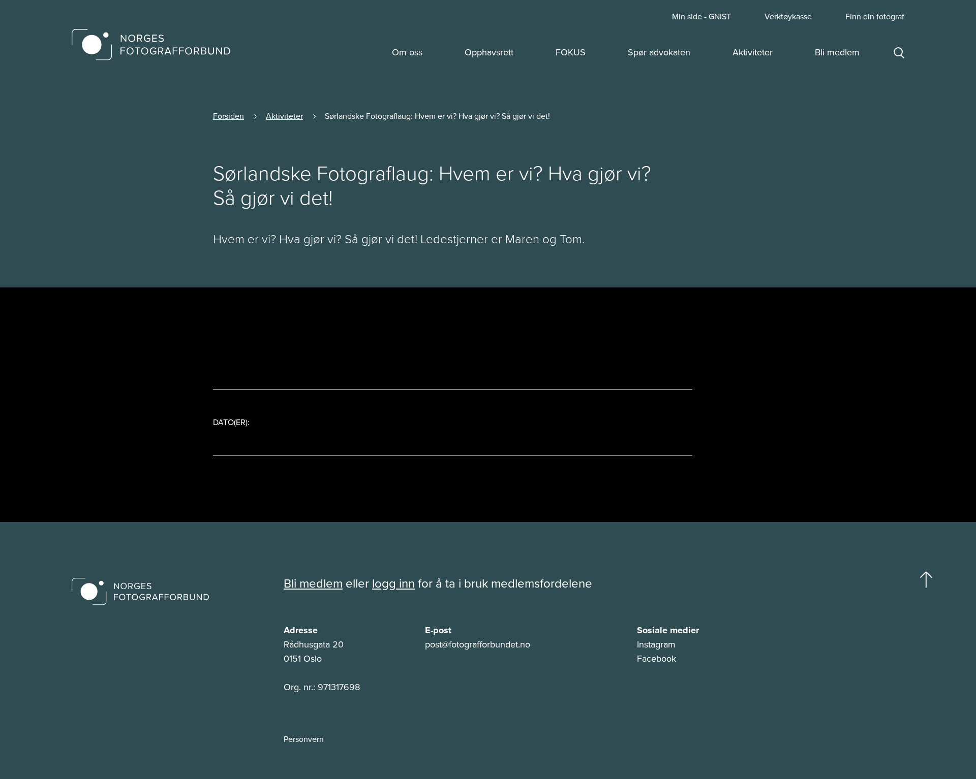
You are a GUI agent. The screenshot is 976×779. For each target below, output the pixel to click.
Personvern (304, 739)
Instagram (656, 644)
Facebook (656, 658)
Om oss (407, 52)
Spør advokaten (659, 52)
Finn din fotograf (874, 16)
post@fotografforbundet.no (477, 644)
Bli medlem (837, 52)
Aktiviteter (753, 52)
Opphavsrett (489, 52)
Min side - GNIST (701, 16)
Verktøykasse (788, 16)
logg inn (393, 583)
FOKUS (571, 52)
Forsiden (228, 116)
